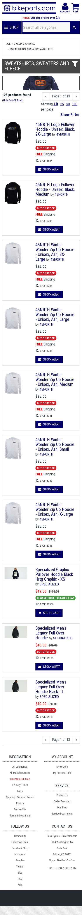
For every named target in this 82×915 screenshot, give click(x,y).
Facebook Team (19, 842)
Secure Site (20, 809)
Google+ (20, 860)
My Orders (62, 766)
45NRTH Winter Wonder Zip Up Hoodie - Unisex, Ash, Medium (54, 379)
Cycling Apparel (24, 43)
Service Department (62, 813)
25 (62, 104)
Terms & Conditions (20, 815)
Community (20, 836)
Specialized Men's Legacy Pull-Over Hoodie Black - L (50, 686)
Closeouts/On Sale (20, 779)
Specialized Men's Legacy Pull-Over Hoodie (50, 633)
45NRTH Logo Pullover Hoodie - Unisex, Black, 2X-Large (55, 129)
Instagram (19, 854)
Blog (20, 872)
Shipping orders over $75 (41, 17)
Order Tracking (62, 801)
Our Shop (62, 807)
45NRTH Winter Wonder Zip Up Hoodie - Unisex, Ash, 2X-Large (54, 252)
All (8, 43)
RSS (20, 878)
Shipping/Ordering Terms (20, 797)
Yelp (19, 884)
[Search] (74, 27)
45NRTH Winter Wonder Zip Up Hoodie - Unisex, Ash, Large (54, 314)
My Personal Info (62, 772)
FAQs (20, 791)
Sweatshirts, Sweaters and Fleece (32, 49)
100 (74, 104)
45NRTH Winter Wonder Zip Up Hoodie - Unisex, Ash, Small (54, 444)
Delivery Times (20, 785)
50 (68, 104)
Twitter (20, 866)
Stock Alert (51, 169)
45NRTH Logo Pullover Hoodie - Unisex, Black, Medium (55, 189)
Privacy (20, 803)
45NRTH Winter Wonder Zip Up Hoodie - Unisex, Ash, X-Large (54, 509)
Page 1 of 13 (61, 96)
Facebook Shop (20, 848)
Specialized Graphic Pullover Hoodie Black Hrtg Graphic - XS (54, 574)
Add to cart (51, 613)
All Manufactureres (20, 772)
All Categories (19, 766)
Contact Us (62, 795)
